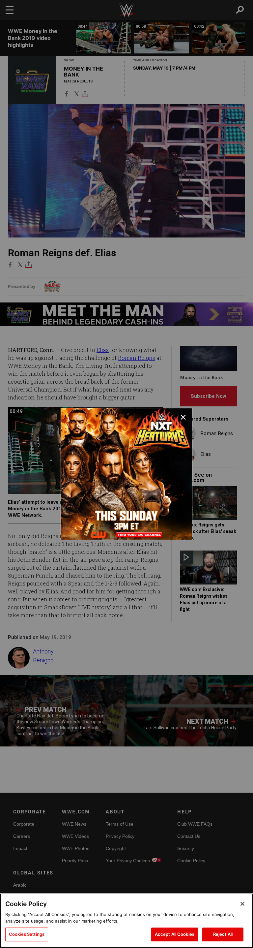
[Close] (242, 904)
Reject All (223, 934)
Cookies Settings (26, 934)
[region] (126, 920)
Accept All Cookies (174, 934)
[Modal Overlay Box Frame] (126, 474)
